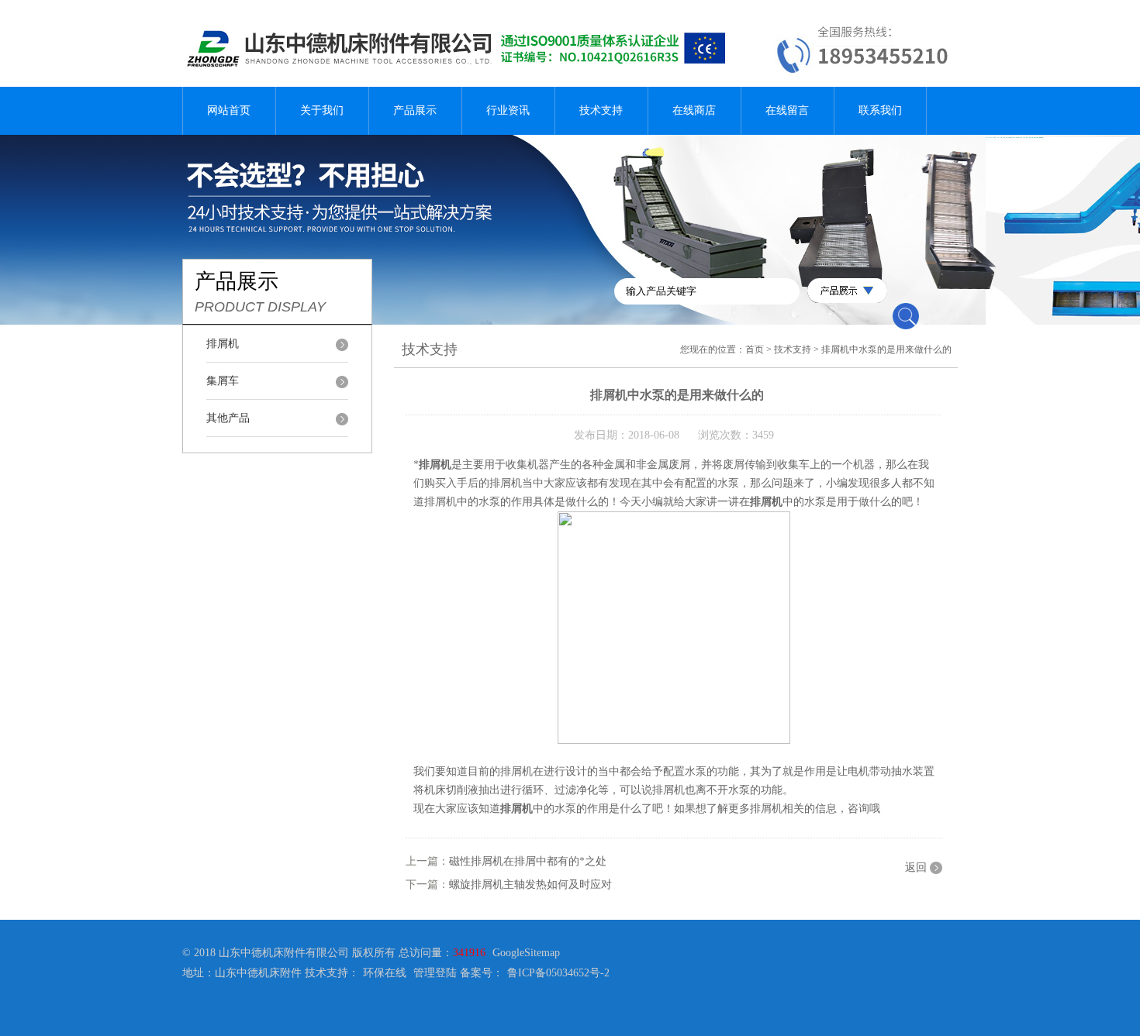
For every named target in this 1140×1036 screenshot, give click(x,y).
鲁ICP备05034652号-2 (558, 973)
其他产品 (228, 418)
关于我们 (322, 110)
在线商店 (694, 110)
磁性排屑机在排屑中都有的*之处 (527, 861)
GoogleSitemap (526, 953)
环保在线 (384, 973)
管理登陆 (435, 973)
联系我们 (880, 110)
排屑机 (222, 343)
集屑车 (222, 381)
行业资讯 (508, 110)
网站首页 (228, 110)
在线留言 (787, 110)
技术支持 (601, 110)
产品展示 (415, 110)
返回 (916, 867)
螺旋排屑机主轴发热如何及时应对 (530, 884)
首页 (754, 349)
